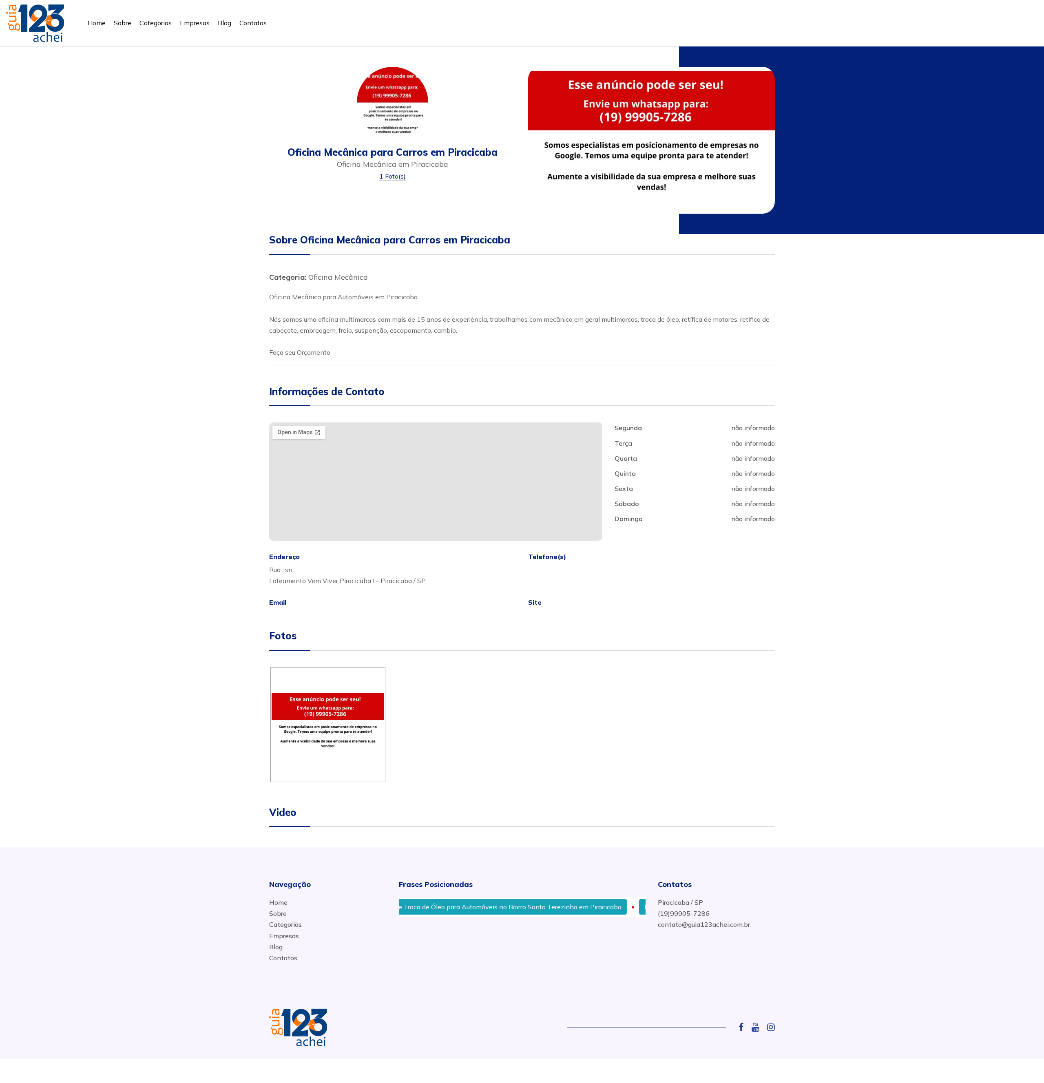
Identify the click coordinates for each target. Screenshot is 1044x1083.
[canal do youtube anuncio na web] (758, 1027)
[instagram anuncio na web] (771, 1027)
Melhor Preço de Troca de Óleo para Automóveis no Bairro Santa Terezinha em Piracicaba (459, 907)
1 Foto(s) (392, 176)
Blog (224, 23)
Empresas (195, 23)
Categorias (155, 23)
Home (97, 23)
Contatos (253, 23)
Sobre (122, 23)
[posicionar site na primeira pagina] (35, 21)
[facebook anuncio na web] (744, 1027)
